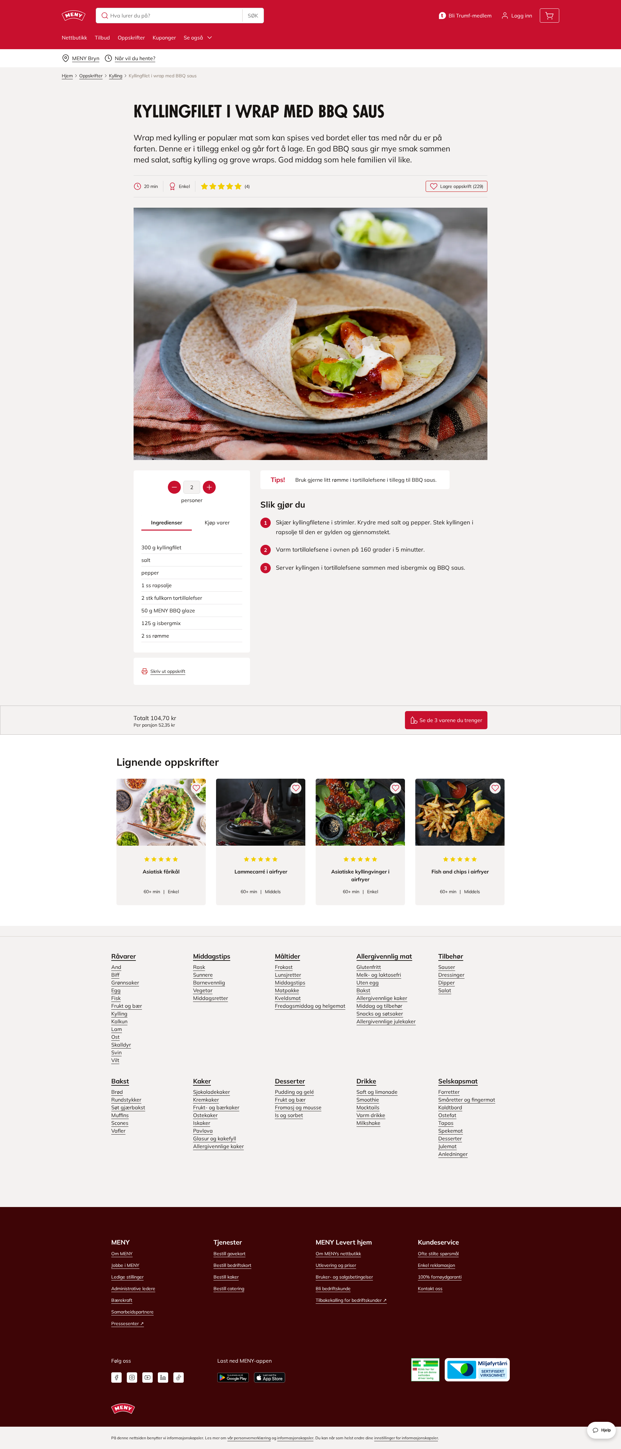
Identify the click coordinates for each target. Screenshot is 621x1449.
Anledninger (453, 1154)
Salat (444, 990)
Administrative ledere (133, 1288)
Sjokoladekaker (211, 1092)
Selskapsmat (458, 1081)
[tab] (166, 522)
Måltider (287, 956)
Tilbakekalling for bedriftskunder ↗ (351, 1300)
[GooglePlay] (233, 1377)
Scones (119, 1123)
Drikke (366, 1081)
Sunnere (203, 974)
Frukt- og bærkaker (216, 1107)
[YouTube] (147, 1377)
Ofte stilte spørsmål (438, 1254)
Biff (115, 974)
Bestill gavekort (229, 1254)
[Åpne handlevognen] (549, 15)
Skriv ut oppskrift (167, 671)
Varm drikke (370, 1115)
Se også (193, 37)
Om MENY (122, 1254)
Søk (253, 15)
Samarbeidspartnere (132, 1312)
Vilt (115, 1060)
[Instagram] (132, 1377)
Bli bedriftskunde (333, 1288)
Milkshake (368, 1123)
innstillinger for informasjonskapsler (406, 1437)
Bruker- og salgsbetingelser (344, 1277)
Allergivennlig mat (384, 956)
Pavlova (203, 1130)
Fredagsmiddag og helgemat (310, 1006)
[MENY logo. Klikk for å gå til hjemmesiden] (73, 15)
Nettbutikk (74, 37)
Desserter (290, 1081)
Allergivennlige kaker (381, 998)
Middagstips (211, 956)
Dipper (446, 982)
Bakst (363, 990)
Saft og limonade (377, 1092)
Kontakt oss (430, 1288)
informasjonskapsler (295, 1437)
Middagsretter (210, 998)
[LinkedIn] (163, 1377)
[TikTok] (178, 1377)
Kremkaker (206, 1099)
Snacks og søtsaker (379, 1013)
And (116, 967)
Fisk (116, 998)
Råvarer (123, 956)
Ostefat (447, 1115)
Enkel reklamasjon (436, 1265)
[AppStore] (269, 1377)
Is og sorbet (289, 1115)
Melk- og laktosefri (378, 974)
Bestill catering (228, 1288)
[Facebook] (116, 1377)
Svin (116, 1052)
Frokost (284, 967)
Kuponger (164, 37)
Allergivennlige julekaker (386, 1021)
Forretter (449, 1092)
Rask (199, 967)
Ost (115, 1037)
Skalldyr (121, 1044)
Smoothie (367, 1099)
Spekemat (450, 1130)
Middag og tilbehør (379, 1006)
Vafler (118, 1130)
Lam (116, 1029)
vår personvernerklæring (249, 1437)
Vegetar (202, 990)
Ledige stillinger (127, 1277)
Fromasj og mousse (298, 1107)
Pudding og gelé (294, 1092)
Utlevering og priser (336, 1265)
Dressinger (451, 974)
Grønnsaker (125, 982)
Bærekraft (121, 1300)
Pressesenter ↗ (127, 1323)
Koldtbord (450, 1107)
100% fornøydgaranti (440, 1277)
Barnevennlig (209, 982)
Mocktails (367, 1107)
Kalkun (119, 1021)
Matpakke (287, 990)
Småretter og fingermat (466, 1099)
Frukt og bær (126, 1006)
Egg (116, 990)
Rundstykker (126, 1099)
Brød (117, 1092)
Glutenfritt (368, 967)
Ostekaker (205, 1115)
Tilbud (102, 37)
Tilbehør (450, 956)
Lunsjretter (288, 974)
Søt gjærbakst (128, 1107)
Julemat (447, 1146)
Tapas (445, 1123)
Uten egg (367, 982)
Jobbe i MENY (125, 1265)
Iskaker (201, 1123)
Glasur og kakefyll (214, 1138)
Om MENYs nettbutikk (338, 1254)
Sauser (446, 967)
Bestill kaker (226, 1277)
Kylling (119, 1013)
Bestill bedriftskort (232, 1265)
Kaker (202, 1081)
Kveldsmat (288, 998)
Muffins (120, 1115)
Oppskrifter (131, 37)
